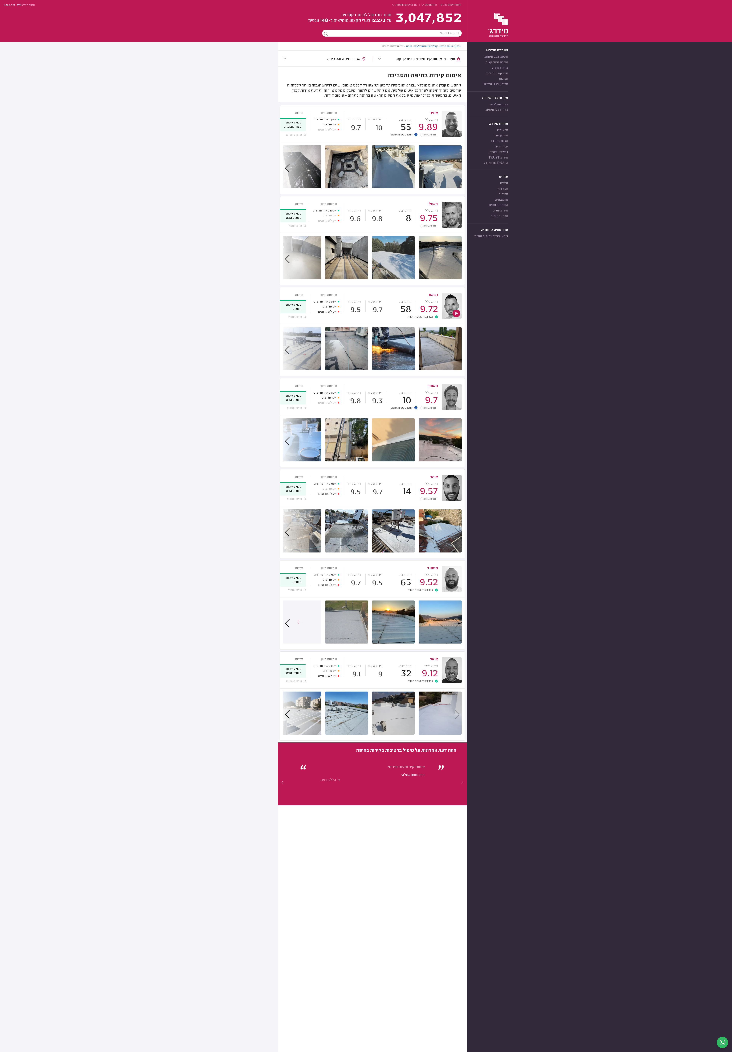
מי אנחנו (502, 130)
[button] (282, 782)
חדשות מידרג (499, 141)
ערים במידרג (499, 68)
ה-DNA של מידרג (496, 163)
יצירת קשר (501, 146)
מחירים (503, 194)
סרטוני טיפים (499, 216)
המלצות (503, 189)
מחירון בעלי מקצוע (495, 84)
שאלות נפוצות (498, 152)
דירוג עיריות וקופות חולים (491, 236)
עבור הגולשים (499, 104)
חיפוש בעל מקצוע (496, 57)
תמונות (503, 79)
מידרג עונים (500, 210)
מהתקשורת (500, 135)
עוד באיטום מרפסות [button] (406, 5)
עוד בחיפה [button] (430, 5)
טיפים (504, 183)
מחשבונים (501, 200)
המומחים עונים (498, 205)
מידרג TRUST (498, 157)
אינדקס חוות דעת (497, 73)
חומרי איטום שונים (451, 5)
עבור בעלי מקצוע (496, 110)
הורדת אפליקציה (497, 62)
